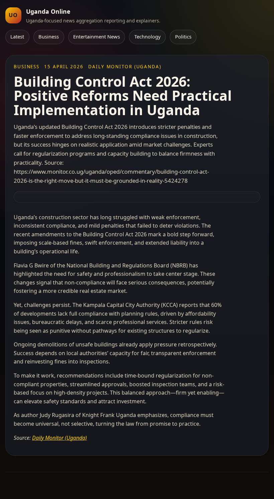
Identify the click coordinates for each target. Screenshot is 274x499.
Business (48, 36)
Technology (147, 36)
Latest (17, 36)
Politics (183, 36)
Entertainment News (96, 36)
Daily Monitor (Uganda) (59, 437)
